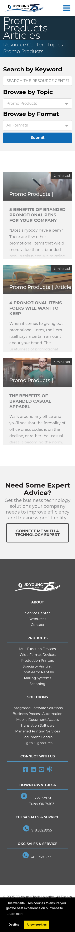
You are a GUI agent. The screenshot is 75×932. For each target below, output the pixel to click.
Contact (37, 625)
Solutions (37, 697)
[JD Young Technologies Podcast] (49, 769)
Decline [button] (14, 924)
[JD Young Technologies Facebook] (25, 769)
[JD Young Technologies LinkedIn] (33, 769)
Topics (55, 45)
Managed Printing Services (37, 731)
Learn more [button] (15, 914)
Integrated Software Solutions (37, 708)
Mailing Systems (37, 678)
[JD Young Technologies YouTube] (41, 769)
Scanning (37, 684)
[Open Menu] (66, 8)
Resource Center (23, 45)
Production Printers (37, 661)
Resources (37, 619)
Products (38, 638)
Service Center (37, 613)
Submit (38, 137)
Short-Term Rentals (37, 672)
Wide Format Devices (38, 655)
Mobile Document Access (37, 720)
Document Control (37, 737)
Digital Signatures (37, 743)
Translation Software (38, 725)
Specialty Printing (37, 666)
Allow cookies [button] (37, 924)
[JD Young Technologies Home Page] (24, 8)
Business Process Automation (37, 714)
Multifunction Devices (37, 649)
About (37, 602)
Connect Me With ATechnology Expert (37, 533)
